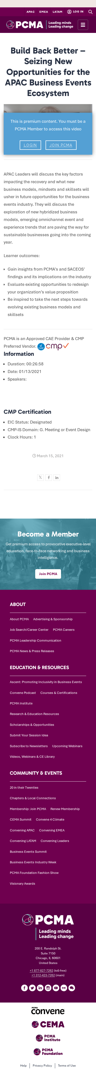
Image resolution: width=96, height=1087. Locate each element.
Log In (78, 11)
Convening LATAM (23, 841)
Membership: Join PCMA (28, 809)
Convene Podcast (23, 693)
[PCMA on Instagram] (48, 987)
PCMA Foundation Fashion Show (34, 873)
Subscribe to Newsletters (29, 746)
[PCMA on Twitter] (32, 987)
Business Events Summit (28, 852)
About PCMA (19, 619)
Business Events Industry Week (33, 862)
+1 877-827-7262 (41, 971)
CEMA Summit (21, 819)
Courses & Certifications (58, 693)
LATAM (58, 12)
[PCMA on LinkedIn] (40, 987)
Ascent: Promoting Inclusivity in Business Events (46, 682)
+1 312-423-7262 (43, 975)
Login (30, 145)
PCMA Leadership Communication (35, 640)
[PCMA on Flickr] (63, 987)
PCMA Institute (21, 703)
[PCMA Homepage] (48, 24)
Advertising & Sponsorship (53, 619)
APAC (31, 12)
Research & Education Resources (34, 714)
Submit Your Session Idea (29, 735)
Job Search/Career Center (29, 630)
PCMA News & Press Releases (32, 651)
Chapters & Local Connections (33, 798)
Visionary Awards (22, 883)
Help (23, 1066)
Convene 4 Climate (50, 819)
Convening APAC (22, 830)
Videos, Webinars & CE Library (32, 757)
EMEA (43, 12)
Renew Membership (65, 809)
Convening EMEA (51, 830)
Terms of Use (67, 1066)
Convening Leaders (55, 841)
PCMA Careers (64, 630)
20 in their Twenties (24, 787)
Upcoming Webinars (67, 746)
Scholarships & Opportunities (32, 725)
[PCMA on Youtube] (55, 987)
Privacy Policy (42, 1066)
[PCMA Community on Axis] (71, 987)
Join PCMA (61, 145)
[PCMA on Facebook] (24, 987)
